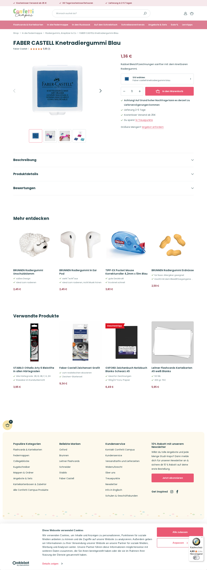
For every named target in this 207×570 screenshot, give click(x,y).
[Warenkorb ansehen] (192, 13)
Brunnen (64, 455)
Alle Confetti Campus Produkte (30, 490)
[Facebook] (177, 491)
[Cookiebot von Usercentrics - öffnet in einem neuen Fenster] (21, 563)
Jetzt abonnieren (172, 478)
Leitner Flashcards (69, 461)
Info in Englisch (113, 490)
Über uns (110, 472)
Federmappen (21, 455)
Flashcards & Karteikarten (28, 24)
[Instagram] (171, 491)
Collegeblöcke (21, 461)
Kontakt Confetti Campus (120, 449)
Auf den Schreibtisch (105, 24)
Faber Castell (20, 48)
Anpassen (178, 542)
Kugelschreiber (21, 467)
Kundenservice (113, 455)
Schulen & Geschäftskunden (121, 495)
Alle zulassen (180, 532)
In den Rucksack (81, 24)
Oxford (63, 449)
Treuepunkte (144, 120)
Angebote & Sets (157, 24)
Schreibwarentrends (132, 24)
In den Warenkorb (172, 91)
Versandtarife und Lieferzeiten (122, 461)
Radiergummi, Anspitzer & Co (60, 33)
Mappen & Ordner (23, 472)
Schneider (65, 467)
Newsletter (111, 484)
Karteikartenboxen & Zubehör (29, 484)
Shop (16, 33)
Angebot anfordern (153, 127)
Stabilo (63, 472)
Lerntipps (187, 24)
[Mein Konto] (185, 13)
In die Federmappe (57, 24)
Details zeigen (50, 563)
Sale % (174, 24)
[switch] (196, 558)
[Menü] (202, 538)
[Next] (97, 90)
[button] (51, 289)
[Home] (23, 13)
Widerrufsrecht (113, 467)
